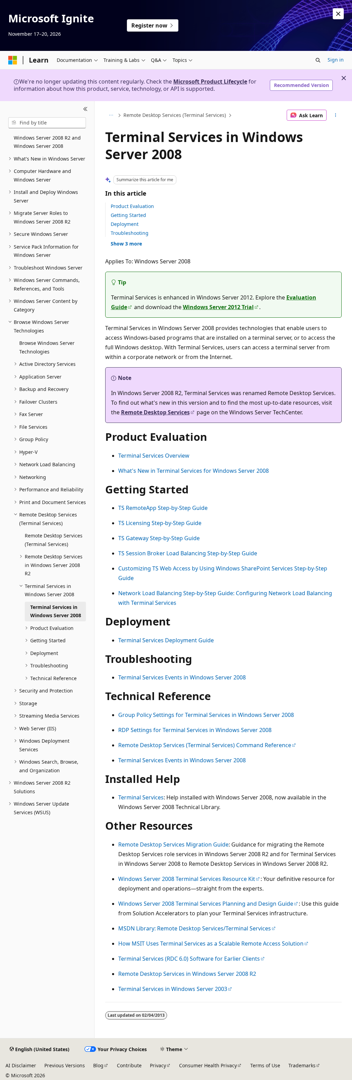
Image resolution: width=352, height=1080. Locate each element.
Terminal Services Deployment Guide (166, 640)
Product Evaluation (132, 206)
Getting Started (128, 215)
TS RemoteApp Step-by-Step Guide (163, 508)
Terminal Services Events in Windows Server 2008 (182, 677)
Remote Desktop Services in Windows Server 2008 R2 (187, 974)
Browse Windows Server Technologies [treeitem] (47, 347)
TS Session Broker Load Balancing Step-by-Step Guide (187, 553)
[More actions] (335, 115)
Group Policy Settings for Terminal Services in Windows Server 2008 (206, 715)
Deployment (125, 224)
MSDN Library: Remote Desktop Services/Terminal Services (194, 928)
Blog (98, 1065)
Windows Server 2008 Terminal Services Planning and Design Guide (205, 903)
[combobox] (47, 122)
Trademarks (302, 1065)
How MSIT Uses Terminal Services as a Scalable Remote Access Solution (211, 943)
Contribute (129, 1065)
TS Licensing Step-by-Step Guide (159, 523)
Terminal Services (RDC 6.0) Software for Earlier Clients (189, 958)
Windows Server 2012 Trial (218, 307)
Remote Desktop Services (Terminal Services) (174, 115)
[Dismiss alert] (338, 13)
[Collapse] (85, 109)
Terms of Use (265, 1065)
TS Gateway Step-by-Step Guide (159, 538)
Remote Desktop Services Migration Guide (173, 844)
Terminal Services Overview (153, 455)
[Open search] (318, 60)
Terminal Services (141, 797)
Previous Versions (64, 1065)
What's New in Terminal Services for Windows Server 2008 (193, 470)
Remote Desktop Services (155, 412)
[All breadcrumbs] (111, 115)
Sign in (336, 59)
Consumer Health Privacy (208, 1065)
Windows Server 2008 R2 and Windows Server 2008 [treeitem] (47, 142)
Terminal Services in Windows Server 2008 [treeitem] (55, 611)
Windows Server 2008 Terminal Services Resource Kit (186, 879)
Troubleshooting (129, 233)
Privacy (158, 1065)
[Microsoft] (12, 60)
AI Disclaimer (21, 1065)
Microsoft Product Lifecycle (210, 81)
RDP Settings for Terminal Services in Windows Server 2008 (195, 730)
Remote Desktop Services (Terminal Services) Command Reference (204, 745)
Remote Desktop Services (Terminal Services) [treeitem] (53, 539)
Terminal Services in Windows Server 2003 (172, 989)
